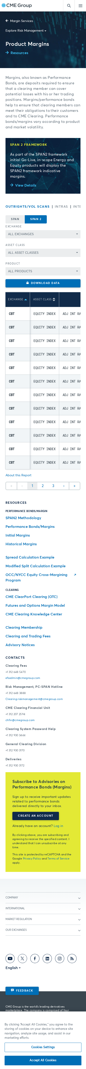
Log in (58, 826)
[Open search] (69, 5)
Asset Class (15, 245)
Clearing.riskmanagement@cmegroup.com (34, 699)
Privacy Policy (32, 858)
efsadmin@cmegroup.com (23, 678)
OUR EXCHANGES (16, 930)
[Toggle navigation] (80, 5)
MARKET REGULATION (19, 919)
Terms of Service (58, 858)
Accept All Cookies (43, 1060)
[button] (43, 283)
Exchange (14, 226)
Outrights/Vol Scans (28, 206)
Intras (61, 206)
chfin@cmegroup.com (20, 720)
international (15, 908)
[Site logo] (16, 6)
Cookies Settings (43, 1047)
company (12, 897)
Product (13, 263)
